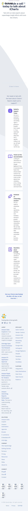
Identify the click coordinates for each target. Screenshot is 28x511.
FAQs (3, 462)
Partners (4, 451)
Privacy (13, 505)
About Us (4, 465)
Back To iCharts (14, 86)
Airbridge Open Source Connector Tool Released (7, 346)
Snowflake (19, 362)
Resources (5, 457)
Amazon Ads (19, 335)
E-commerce (5, 435)
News (3, 459)
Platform (18, 379)
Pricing (4, 454)
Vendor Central (20, 332)
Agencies (4, 429)
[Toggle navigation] (24, 3)
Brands (4, 432)
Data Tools (19, 374)
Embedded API (6, 437)
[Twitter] (2, 323)
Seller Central (20, 329)
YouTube (18, 359)
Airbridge (4, 440)
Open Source (19, 377)
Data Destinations (21, 371)
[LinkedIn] (5, 323)
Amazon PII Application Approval (5, 360)
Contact (4, 477)
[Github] (10, 323)
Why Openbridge (6, 446)
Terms (7, 505)
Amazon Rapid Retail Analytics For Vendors (6, 376)
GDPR (19, 505)
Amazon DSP (19, 338)
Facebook (18, 356)
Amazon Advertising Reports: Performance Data (5, 396)
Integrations (19, 368)
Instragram (19, 348)
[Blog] (7, 323)
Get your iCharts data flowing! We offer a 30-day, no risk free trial (14, 296)
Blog (3, 471)
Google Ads (19, 345)
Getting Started (6, 448)
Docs (3, 474)
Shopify (18, 353)
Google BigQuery (21, 351)
